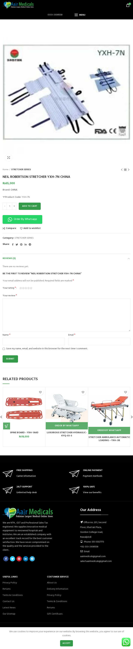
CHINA (14, 190)
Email (71, 335)
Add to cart (29, 206)
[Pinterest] (21, 244)
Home (5, 169)
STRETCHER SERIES (21, 169)
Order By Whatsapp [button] (25, 219)
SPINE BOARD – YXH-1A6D (24, 432)
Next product (128, 169)
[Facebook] (13, 244)
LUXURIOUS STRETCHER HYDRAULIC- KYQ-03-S (67, 434)
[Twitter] (17, 244)
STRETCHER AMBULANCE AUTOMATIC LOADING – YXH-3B (109, 439)
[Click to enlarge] (8, 157)
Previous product (121, 169)
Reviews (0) (9, 258)
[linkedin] (26, 244)
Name (6, 335)
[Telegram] (30, 244)
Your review (10, 296)
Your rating (9, 288)
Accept (67, 643)
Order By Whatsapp (67, 426)
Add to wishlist (32, 228)
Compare (11, 228)
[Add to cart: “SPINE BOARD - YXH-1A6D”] (6, 426)
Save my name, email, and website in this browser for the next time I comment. (47, 349)
